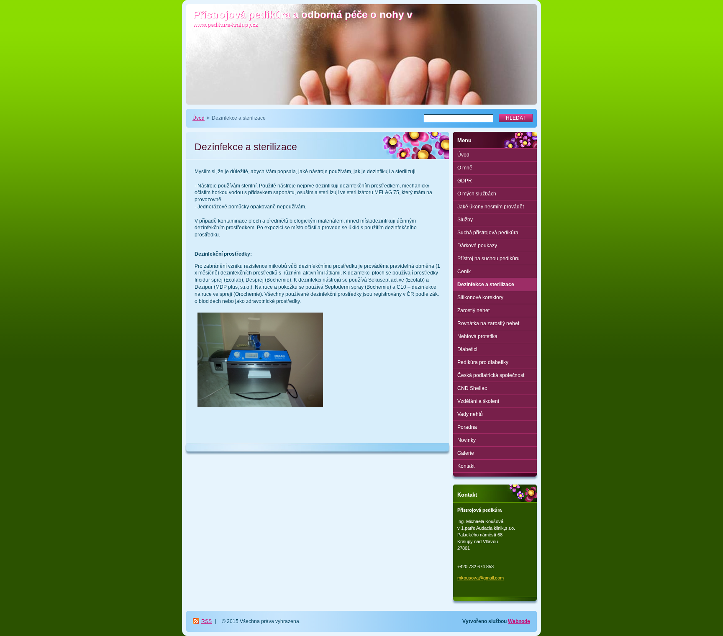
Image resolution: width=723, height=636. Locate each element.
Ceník (464, 271)
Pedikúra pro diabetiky (482, 362)
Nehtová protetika (477, 336)
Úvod (198, 118)
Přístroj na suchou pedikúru (488, 259)
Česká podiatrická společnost (490, 375)
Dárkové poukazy (477, 246)
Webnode (519, 621)
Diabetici (467, 349)
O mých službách (476, 194)
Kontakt (465, 466)
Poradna (467, 427)
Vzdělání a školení (478, 401)
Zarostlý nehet (473, 310)
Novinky (466, 440)
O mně (464, 168)
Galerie (465, 453)
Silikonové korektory (480, 297)
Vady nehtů (470, 414)
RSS (206, 621)
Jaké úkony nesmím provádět (490, 207)
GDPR (464, 181)
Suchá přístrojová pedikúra (487, 233)
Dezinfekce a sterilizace (485, 284)
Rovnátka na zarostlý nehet (488, 323)
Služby (465, 220)
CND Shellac (472, 388)
